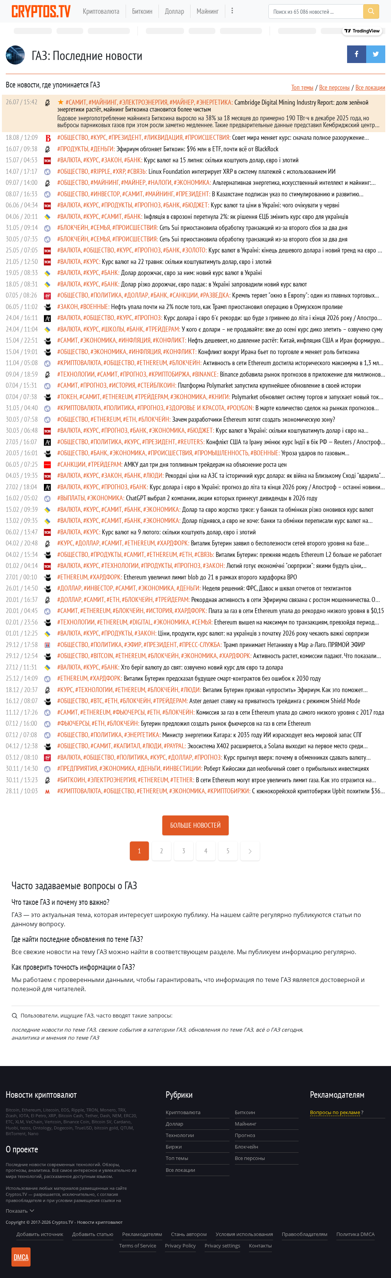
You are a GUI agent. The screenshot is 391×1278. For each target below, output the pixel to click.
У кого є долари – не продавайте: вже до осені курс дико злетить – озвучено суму (282, 329)
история (123, 385)
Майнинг (208, 11)
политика (108, 295)
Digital (141, 622)
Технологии (180, 1135)
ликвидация (165, 137)
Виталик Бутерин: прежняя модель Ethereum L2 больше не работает (299, 554)
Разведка (216, 295)
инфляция (135, 340)
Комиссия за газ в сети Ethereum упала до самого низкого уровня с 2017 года (290, 712)
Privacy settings (222, 1245)
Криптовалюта (101, 11)
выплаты (72, 497)
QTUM (126, 1128)
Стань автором (189, 1234)
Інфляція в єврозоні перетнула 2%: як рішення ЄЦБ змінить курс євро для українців (246, 216)
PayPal (175, 745)
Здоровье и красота (197, 407)
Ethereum (153, 362)
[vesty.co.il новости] (47, 137)
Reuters (192, 441)
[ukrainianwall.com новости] (47, 216)
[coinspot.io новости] (47, 306)
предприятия (78, 768)
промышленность (222, 452)
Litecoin (51, 1110)
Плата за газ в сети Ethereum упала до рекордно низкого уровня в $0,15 (296, 610)
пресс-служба (201, 644)
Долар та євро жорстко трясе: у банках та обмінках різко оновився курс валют (277, 509)
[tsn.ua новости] (47, 159)
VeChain (34, 1121)
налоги (161, 182)
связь (137, 171)
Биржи (174, 1146)
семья (102, 227)
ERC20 (130, 1115)
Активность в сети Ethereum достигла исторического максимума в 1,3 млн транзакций (219, 366)
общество (74, 137)
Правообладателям (305, 1234)
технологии (77, 374)
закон (113, 159)
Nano (33, 1133)
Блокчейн (74, 227)
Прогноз (245, 1135)
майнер (183, 102)
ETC (9, 1121)
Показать (17, 1210)
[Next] (250, 851)
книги (220, 396)
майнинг (104, 102)
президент (126, 137)
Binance (206, 374)
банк (134, 159)
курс (100, 137)
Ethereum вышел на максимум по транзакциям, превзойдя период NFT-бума (216, 625)
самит (77, 102)
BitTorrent (16, 1133)
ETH (131, 419)
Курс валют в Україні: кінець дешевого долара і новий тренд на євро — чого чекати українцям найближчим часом (219, 253)
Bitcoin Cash (70, 1115)
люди (154, 475)
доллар (137, 295)
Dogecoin (63, 1128)
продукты (74, 148)
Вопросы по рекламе (335, 1112)
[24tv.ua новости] (47, 295)
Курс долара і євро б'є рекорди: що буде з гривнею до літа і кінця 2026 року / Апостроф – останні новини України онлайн (219, 321)
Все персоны (334, 87)
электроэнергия (144, 102)
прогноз (149, 205)
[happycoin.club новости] (47, 171)
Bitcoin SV (101, 1121)
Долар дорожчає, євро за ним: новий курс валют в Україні (191, 272)
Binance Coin (76, 1121)
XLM (19, 1121)
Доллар (174, 11)
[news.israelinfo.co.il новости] (47, 644)
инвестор (107, 193)
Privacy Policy (180, 1245)
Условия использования (244, 1234)
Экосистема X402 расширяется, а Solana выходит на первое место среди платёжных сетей (210, 749)
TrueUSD (83, 1128)
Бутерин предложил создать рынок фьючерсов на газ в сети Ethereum (226, 723)
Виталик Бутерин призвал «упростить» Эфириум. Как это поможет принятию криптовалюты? (210, 693)
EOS (65, 1110)
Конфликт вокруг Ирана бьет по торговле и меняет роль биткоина (278, 351)
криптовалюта (80, 362)
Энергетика (215, 102)
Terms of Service (137, 1245)
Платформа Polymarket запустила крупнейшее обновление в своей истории (269, 385)
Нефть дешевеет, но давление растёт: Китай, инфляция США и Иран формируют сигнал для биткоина (219, 343)
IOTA (24, 1115)
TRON (92, 1110)
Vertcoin (53, 1121)
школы (114, 329)
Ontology (42, 1128)
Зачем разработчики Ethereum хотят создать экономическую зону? (253, 419)
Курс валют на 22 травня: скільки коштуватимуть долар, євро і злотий (186, 261)
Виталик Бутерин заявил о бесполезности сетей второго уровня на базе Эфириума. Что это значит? (210, 546)
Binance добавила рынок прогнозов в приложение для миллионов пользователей (219, 377)
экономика (193, 182)
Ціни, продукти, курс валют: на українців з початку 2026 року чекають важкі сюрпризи (263, 633)
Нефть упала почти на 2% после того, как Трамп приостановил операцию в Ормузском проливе (227, 306)
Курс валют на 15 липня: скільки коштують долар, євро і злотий (221, 159)
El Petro (38, 1115)
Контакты (260, 1245)
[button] (356, 54)
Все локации (370, 87)
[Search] (371, 11)
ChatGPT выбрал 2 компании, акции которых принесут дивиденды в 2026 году (221, 497)
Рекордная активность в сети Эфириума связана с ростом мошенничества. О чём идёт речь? (216, 603)
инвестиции (183, 768)
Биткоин (142, 11)
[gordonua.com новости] (47, 464)
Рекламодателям (142, 1234)
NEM (116, 1115)
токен (68, 396)
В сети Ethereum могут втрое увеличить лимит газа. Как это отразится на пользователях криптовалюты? (214, 783)
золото (195, 250)
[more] (232, 11)
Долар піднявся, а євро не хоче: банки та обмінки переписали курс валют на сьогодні (212, 524)
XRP (120, 171)
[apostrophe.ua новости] (47, 317)
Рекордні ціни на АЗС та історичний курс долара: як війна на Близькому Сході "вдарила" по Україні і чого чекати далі (218, 479)
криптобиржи (229, 790)
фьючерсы (130, 712)
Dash (105, 1115)
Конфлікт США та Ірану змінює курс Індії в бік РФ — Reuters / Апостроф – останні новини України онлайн (219, 445)
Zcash (11, 1115)
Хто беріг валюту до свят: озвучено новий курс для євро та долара (202, 667)
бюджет (196, 205)
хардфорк (174, 543)
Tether (183, 779)
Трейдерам (164, 329)
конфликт (170, 340)
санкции (185, 295)
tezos (25, 1128)
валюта (70, 159)
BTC (98, 700)
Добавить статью (92, 1234)
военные (95, 306)
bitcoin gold (106, 1128)
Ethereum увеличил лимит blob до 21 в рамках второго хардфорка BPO (210, 577)
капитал (128, 745)
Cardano (122, 1121)
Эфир (134, 644)
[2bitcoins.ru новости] (47, 101)
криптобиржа (171, 374)
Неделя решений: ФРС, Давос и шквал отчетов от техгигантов (276, 588)
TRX (121, 1110)
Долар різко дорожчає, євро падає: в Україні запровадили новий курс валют (214, 284)
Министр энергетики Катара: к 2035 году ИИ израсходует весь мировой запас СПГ (262, 734)
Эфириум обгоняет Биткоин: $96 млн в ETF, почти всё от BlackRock (197, 148)
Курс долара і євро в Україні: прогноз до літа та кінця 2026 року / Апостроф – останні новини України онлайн (218, 490)
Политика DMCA (355, 1234)
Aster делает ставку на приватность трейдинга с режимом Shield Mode (274, 700)
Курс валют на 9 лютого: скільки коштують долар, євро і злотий (179, 531)
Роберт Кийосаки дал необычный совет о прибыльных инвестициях (286, 768)
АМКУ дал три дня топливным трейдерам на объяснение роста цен (205, 464)
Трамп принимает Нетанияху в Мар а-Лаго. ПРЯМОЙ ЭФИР (294, 644)
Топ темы (302, 87)
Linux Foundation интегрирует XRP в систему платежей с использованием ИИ (242, 171)
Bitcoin (103, 655)
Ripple (102, 171)
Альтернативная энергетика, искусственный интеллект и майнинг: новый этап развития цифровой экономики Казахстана (214, 186)
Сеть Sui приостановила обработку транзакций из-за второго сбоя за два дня (253, 227)
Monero (108, 1110)
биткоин (72, 779)
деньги (103, 148)
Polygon (241, 407)
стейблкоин (158, 385)
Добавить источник (39, 1234)
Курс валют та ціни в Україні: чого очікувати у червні (275, 205)
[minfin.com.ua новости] (47, 790)
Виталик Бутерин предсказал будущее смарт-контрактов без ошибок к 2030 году (222, 678)
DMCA (21, 1257)
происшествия (208, 137)
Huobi (12, 1128)
